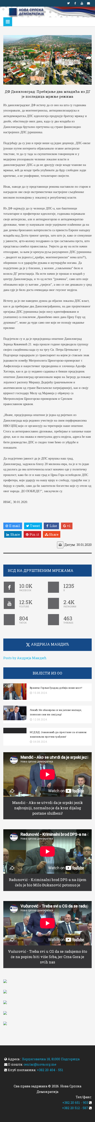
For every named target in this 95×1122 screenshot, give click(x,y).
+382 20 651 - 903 (75, 1102)
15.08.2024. (40, 692)
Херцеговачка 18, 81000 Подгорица (51, 1059)
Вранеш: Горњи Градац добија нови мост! (56, 687)
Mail (88, 3)
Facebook (75, 3)
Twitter (68, 3)
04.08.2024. (40, 741)
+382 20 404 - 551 (50, 1070)
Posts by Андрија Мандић (25, 658)
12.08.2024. (40, 719)
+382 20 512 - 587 (75, 1108)
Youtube (81, 3)
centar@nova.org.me (40, 1064)
